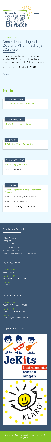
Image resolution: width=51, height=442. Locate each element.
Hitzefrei (6, 284)
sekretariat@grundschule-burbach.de (22, 253)
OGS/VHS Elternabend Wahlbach (17, 305)
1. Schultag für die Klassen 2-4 (15, 317)
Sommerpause (9, 272)
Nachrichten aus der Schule (14, 278)
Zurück (6, 74)
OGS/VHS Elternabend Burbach (16, 311)
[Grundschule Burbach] (17, 16)
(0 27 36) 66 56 (14, 248)
